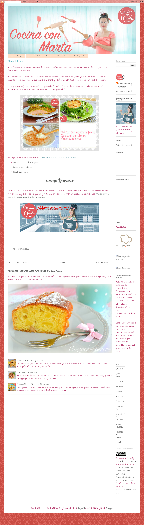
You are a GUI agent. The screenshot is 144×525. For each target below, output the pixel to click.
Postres (48, 56)
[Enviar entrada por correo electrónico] (14, 249)
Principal (119, 369)
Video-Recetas (119, 426)
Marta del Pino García (126, 461)
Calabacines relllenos (22, 167)
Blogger (109, 508)
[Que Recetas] (123, 268)
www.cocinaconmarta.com (126, 491)
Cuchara (39, 56)
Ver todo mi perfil (124, 91)
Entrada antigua (103, 262)
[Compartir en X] (24, 249)
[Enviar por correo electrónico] (19, 249)
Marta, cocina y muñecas (125, 85)
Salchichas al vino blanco (28, 372)
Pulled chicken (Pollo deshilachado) (33, 384)
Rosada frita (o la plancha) (30, 360)
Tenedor (30, 56)
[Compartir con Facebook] (26, 249)
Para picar (20, 56)
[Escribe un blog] (21, 249)
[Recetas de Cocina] (124, 247)
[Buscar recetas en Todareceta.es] (126, 259)
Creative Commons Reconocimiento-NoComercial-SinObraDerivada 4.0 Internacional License (125, 474)
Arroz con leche (20, 172)
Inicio (11, 56)
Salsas (119, 391)
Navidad (57, 56)
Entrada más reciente (19, 262)
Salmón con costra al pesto (26, 162)
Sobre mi (67, 56)
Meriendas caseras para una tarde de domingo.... (35, 271)
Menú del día (120, 408)
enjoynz (81, 508)
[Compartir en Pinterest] (28, 249)
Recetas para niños (80, 56)
